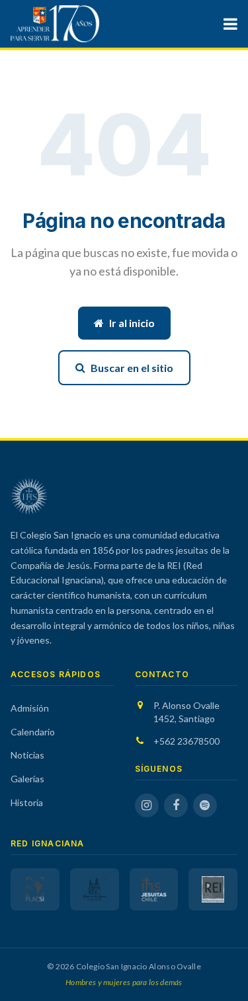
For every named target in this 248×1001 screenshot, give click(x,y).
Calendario (33, 731)
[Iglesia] (94, 889)
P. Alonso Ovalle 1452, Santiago (186, 712)
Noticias (27, 754)
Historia (27, 802)
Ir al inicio (132, 322)
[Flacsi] (35, 889)
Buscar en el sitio (132, 367)
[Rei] (212, 889)
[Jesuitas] (154, 889)
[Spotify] (205, 805)
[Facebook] (176, 805)
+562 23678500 (186, 741)
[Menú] (230, 23)
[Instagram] (147, 805)
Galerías (27, 778)
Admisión (30, 708)
